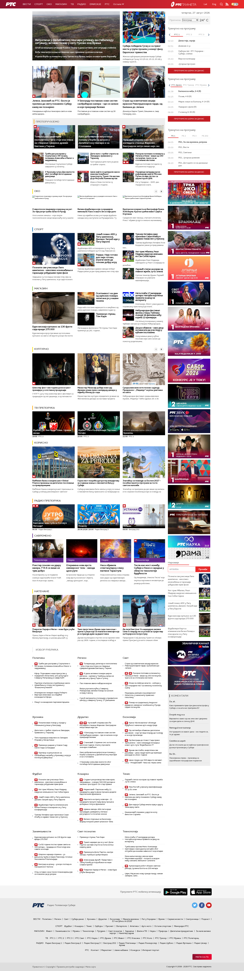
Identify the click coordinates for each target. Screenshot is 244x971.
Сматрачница (192, 919)
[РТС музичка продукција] (189, 653)
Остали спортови (162, 926)
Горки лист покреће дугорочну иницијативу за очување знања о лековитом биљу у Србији (98, 483)
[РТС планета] (183, 4)
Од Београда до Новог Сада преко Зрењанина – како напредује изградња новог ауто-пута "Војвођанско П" (142, 742)
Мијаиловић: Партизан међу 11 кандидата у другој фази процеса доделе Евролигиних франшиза (98, 791)
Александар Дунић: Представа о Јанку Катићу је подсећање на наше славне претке (96, 862)
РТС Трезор (161, 938)
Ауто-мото (146, 926)
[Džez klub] (189, 396)
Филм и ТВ (142, 931)
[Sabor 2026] (189, 371)
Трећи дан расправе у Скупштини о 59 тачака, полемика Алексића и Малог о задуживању (59, 156)
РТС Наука (92, 938)
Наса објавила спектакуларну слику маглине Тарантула (112, 568)
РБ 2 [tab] (184, 136)
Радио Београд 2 (73, 943)
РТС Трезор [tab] (188, 85)
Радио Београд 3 (92, 943)
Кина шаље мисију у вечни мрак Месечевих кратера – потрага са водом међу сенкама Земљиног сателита (142, 858)
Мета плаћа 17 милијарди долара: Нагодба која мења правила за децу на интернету (149, 297)
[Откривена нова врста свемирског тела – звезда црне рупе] (81, 550)
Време (161, 919)
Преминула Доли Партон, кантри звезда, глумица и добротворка (96, 853)
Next (208, 35)
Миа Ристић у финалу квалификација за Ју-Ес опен (143, 788)
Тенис (126, 774)
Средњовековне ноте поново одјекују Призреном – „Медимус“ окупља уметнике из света (143, 390)
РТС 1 (52, 938)
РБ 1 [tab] (173, 136)
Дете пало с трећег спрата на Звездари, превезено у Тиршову (104, 155)
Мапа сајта (202, 957)
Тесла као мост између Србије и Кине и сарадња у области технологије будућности (149, 569)
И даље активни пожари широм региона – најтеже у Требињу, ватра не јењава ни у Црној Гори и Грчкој (97, 675)
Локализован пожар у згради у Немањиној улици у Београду (50, 724)
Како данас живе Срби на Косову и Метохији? (50, 523)
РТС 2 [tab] (189, 34)
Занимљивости (41, 831)
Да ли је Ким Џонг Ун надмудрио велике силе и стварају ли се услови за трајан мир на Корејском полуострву (143, 631)
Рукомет (109, 926)
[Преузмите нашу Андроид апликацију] (175, 891)
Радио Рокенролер (148, 943)
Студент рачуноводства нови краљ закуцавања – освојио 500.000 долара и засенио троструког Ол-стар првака (97, 782)
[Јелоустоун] (189, 446)
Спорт (38, 4)
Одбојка (99, 926)
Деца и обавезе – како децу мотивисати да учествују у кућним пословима (149, 330)
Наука (153, 931)
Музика (76, 931)
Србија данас (77, 919)
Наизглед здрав (126, 933)
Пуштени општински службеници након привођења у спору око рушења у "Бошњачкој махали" (52, 685)
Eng (214, 4)
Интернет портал (150, 950)
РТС (107, 4)
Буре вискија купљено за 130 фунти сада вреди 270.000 (52, 328)
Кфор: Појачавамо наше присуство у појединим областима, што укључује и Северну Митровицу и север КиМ (51, 675)
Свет (126, 658)
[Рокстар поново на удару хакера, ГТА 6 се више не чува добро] (47, 550)
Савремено (42, 535)
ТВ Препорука (44, 408)
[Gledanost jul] (189, 344)
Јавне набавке (121, 950)
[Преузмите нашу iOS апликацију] (201, 891)
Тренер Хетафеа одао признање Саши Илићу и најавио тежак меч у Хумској (149, 236)
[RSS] (227, 4)
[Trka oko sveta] (189, 192)
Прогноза (175, 20)
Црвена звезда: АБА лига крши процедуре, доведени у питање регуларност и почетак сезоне (95, 811)
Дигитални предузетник (181, 931)
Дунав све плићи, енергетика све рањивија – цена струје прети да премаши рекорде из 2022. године (143, 752)
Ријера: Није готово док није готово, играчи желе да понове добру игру (107, 258)
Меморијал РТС (181, 926)
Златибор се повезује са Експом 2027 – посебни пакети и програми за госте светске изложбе (142, 483)
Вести (27, 4)
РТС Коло (147, 938)
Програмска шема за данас (189, 70)
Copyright (50, 966)
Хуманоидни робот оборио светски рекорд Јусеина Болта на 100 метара (142, 867)
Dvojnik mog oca (177, 714)
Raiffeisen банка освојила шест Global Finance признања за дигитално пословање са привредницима (53, 483)
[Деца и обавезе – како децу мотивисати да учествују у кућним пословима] (128, 332)
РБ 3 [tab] (194, 136)
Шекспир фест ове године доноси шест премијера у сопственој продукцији (51, 388)
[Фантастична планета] (189, 243)
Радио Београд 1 (53, 943)
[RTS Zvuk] (189, 421)
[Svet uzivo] (189, 293)
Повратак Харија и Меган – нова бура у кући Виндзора (53, 630)
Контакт (95, 950)
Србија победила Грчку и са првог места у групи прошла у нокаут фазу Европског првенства (143, 49)
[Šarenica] (189, 472)
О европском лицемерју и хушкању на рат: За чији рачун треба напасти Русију (52, 210)
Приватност (38, 966)
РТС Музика (175, 938)
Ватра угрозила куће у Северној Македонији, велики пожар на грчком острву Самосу (96, 690)
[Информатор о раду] (189, 678)
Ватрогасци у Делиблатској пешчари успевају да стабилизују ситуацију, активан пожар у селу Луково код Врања (74, 41)
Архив (122, 945)
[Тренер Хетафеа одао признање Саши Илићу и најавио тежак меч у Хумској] (128, 238)
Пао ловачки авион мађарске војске (96, 683)
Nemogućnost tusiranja (180, 727)
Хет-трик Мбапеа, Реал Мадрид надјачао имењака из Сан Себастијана (149, 254)
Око (37, 191)
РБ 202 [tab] (205, 136)
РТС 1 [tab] (177, 34)
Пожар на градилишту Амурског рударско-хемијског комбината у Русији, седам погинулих (143, 705)
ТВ (72, 4)
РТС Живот (119, 938)
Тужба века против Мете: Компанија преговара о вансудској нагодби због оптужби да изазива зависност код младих (144, 848)
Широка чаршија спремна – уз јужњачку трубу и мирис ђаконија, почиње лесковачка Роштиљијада (53, 856)
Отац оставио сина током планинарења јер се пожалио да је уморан (53, 873)
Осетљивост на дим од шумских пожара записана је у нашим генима (107, 297)
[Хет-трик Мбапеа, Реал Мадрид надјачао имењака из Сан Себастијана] (128, 256)
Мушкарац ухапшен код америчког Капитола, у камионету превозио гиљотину (140, 695)
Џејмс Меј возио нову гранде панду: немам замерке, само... (144, 874)
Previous (169, 35)
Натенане (41, 591)
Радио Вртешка (183, 943)
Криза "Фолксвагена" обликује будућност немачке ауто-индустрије (141, 724)
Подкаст (205, 919)
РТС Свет (79, 938)
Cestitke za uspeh (177, 741)
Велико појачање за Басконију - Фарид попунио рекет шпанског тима (96, 820)
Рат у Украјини (149, 919)
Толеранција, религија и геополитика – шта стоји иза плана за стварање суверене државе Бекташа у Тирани (53, 141)
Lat (205, 4)
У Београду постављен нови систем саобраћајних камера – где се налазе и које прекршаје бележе (98, 104)
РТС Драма (105, 938)
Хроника (37, 717)
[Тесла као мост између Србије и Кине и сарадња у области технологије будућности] (149, 550)
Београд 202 (109, 943)
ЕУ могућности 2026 (122, 921)
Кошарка (83, 774)
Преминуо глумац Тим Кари (105, 315)
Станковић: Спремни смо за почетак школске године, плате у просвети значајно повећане (98, 744)
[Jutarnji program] (189, 268)
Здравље (129, 931)
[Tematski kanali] (189, 547)
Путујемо (101, 931)
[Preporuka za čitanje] (189, 522)
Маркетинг (106, 950)
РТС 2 (61, 938)
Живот (49, 931)
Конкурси (135, 950)
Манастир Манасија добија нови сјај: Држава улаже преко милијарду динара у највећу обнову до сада (97, 390)
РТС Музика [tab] (201, 85)
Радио (81, 4)
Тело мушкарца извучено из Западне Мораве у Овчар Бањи (51, 738)
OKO (49, 4)
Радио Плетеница (127, 943)
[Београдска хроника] (189, 319)
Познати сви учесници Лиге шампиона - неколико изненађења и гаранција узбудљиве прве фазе (52, 270)
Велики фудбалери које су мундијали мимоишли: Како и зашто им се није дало (97, 210)
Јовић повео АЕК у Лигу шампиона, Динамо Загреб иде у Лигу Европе (107, 238)
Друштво (83, 717)
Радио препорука (47, 500)
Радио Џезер (200, 943)
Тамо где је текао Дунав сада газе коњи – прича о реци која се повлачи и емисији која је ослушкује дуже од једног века (98, 631)
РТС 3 (69, 938)
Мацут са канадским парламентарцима (51, 702)
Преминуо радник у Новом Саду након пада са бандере (50, 746)
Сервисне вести (175, 919)
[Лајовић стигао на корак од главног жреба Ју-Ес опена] (128, 273)
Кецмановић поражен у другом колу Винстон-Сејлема (141, 813)
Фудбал (37, 774)
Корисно (41, 442)
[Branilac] (189, 218)
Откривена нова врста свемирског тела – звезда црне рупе (80, 568)
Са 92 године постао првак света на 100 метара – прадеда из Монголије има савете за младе (52, 846)
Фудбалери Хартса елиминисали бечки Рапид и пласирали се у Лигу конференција (51, 807)
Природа (162, 931)
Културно (41, 349)
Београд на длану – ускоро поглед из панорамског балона (53, 865)
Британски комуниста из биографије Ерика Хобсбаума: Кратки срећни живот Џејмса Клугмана (143, 211)
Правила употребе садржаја (70, 966)
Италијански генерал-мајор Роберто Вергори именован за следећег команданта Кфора (50, 694)
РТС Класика (133, 938)
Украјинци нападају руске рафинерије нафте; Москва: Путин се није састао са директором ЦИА (148, 175)
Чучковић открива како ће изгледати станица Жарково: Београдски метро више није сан (141, 143)
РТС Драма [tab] (176, 85)
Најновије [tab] (173, 562)
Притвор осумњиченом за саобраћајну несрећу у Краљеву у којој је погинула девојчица (52, 755)
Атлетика (134, 926)
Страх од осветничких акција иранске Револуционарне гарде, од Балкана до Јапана (142, 104)
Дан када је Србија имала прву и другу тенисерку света (144, 805)
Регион (82, 658)
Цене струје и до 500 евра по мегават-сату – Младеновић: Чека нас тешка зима (143, 761)
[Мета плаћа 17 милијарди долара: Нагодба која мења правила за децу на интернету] (128, 297)
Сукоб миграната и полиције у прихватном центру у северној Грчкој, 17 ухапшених (99, 699)
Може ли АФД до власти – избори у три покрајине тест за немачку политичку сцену (143, 685)
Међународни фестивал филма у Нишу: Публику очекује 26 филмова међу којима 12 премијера (148, 314)
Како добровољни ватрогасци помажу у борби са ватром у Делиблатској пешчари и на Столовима (95, 141)
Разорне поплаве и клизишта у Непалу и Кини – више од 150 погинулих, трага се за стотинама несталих (150, 156)
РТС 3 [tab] (201, 34)
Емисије (95, 4)
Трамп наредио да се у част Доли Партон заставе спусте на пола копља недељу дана (96, 844)
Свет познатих (87, 831)
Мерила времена (131, 919)
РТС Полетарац (191, 938)
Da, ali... (172, 701)
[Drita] (189, 497)
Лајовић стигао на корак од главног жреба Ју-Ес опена (149, 270)
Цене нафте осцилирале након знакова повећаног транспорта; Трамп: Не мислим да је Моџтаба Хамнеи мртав (105, 175)
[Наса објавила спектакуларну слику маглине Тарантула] (115, 550)
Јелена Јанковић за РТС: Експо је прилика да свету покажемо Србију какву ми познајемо (52, 104)
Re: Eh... (172, 754)
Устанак (127, 526)
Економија (129, 717)
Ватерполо (121, 926)
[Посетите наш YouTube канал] (209, 905)
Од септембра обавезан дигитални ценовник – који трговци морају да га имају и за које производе (144, 732)
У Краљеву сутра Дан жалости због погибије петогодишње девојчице (59, 174)
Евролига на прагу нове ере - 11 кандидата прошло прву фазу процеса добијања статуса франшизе (97, 801)
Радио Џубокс (167, 943)
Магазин (61, 4)
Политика (38, 658)
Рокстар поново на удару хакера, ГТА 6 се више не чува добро (46, 568)
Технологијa (130, 831)
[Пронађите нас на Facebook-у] (202, 905)
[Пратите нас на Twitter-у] (195, 905)
